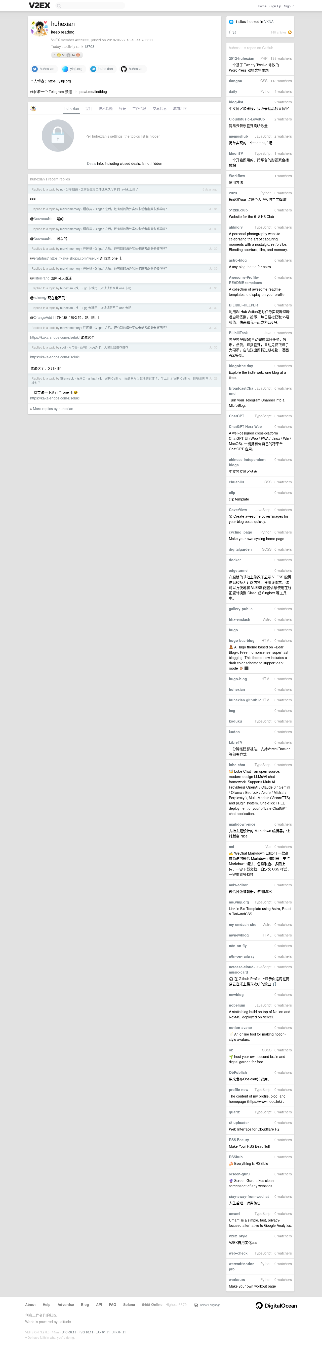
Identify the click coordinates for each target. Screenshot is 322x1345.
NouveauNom (45, 218)
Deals (91, 163)
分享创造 (72, 189)
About (30, 1304)
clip (232, 492)
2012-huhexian (241, 58)
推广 (78, 288)
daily (233, 91)
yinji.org (75, 68)
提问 (88, 108)
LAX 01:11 (103, 1332)
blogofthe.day (241, 365)
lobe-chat (237, 764)
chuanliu (236, 481)
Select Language (209, 1305)
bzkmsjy (40, 297)
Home (262, 6)
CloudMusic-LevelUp (247, 118)
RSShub (236, 1156)
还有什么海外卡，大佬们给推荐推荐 (104, 347)
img (232, 710)
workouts (237, 1279)
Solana (129, 1304)
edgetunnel (239, 570)
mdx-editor (238, 884)
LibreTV (235, 742)
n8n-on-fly (238, 945)
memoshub (238, 136)
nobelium (237, 1005)
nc (61, 189)
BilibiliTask (238, 332)
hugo (233, 629)
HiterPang (42, 277)
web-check (238, 1253)
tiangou (235, 80)
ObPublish (238, 1072)
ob (231, 1049)
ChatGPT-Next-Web (245, 426)
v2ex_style (238, 1235)
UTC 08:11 (69, 1332)
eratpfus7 (41, 258)
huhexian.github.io (245, 699)
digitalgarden (240, 549)
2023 (233, 192)
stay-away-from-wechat (249, 1196)
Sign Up (275, 6)
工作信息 (139, 108)
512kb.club (238, 209)
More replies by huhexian (53, 408)
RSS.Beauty (239, 1139)
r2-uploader (239, 1122)
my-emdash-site (242, 924)
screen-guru (239, 1173)
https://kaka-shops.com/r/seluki (74, 258)
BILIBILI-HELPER (243, 304)
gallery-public (241, 608)
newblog (236, 994)
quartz (234, 1111)
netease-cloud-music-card (242, 969)
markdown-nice (242, 824)
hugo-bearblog (242, 640)
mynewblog (239, 934)
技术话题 (106, 108)
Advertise (66, 1304)
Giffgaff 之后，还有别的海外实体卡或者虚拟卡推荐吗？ (131, 209)
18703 (89, 46)
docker (235, 559)
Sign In (289, 6)
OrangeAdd (43, 317)
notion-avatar (240, 1027)
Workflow (237, 175)
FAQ (112, 1304)
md (231, 846)
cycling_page (240, 532)
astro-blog (238, 260)
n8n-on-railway (242, 956)
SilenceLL (67, 378)
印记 (232, 32)
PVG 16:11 (85, 1332)
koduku (235, 721)
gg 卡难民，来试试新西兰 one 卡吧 (107, 288)
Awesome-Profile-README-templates (245, 280)
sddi (63, 347)
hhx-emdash (239, 619)
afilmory (236, 227)
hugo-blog (238, 678)
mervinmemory (70, 209)
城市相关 (180, 108)
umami (234, 1213)
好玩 (122, 108)
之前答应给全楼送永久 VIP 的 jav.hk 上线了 (109, 189)
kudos (234, 731)
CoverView (238, 509)
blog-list (236, 101)
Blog (85, 1304)
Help (47, 1304)
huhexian (237, 689)
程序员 (87, 209)
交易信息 (160, 108)
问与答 (72, 347)
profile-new (238, 1089)
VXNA (268, 21)
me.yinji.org (239, 901)
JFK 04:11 (119, 1332)
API (99, 1304)
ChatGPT (236, 415)
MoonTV (236, 153)
